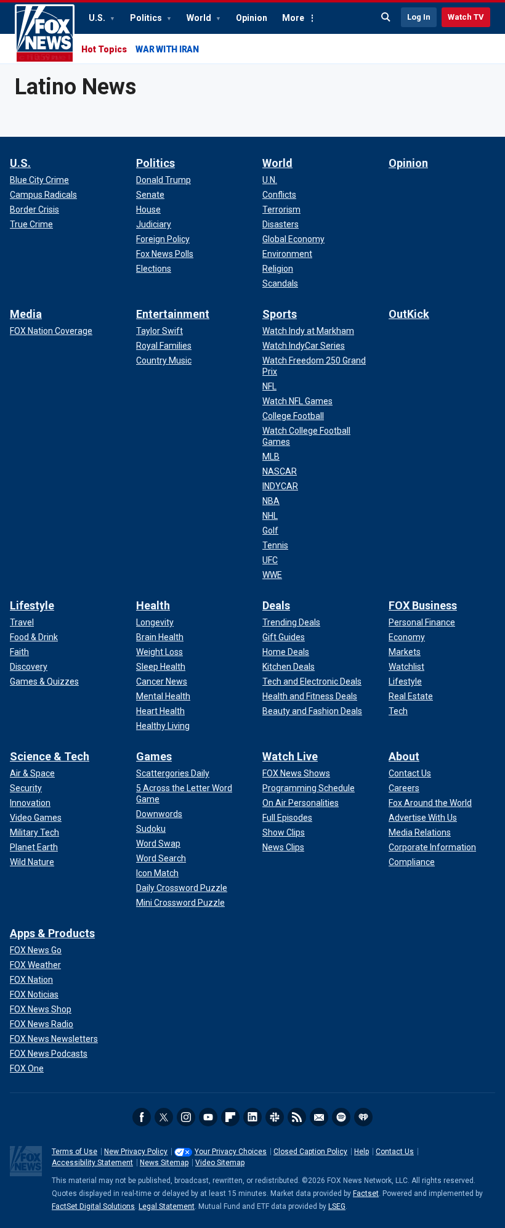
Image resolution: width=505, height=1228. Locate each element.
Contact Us (395, 1151)
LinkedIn (252, 1117)
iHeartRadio (363, 1117)
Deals (276, 605)
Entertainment (172, 313)
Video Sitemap (219, 1162)
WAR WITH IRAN (167, 49)
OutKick (409, 313)
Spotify (341, 1117)
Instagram (186, 1117)
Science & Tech (49, 756)
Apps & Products (52, 933)
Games (154, 756)
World (200, 18)
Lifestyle (32, 605)
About (404, 756)
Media (26, 313)
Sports (279, 313)
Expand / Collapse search (386, 17)
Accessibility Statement (92, 1162)
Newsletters (319, 1117)
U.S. (98, 18)
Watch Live (290, 756)
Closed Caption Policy (310, 1151)
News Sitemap (164, 1162)
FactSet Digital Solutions (93, 1206)
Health (153, 605)
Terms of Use (74, 1151)
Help (361, 1151)
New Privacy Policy (136, 1151)
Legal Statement (167, 1206)
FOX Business (423, 605)
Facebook (141, 1117)
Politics (147, 18)
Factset (366, 1193)
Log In (418, 17)
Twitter (164, 1117)
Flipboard (230, 1117)
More (293, 18)
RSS (297, 1117)
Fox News (45, 33)
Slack (274, 1117)
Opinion (251, 18)
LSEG (336, 1206)
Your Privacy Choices (231, 1151)
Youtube (208, 1117)
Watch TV (466, 17)
